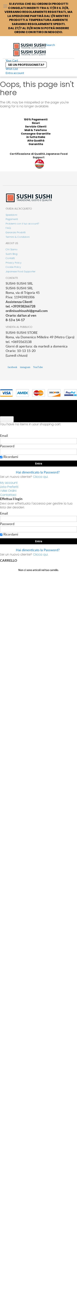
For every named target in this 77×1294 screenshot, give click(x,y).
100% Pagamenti (35, 119)
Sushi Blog (11, 254)
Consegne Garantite (36, 134)
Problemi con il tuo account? (22, 223)
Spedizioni (11, 215)
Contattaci (8, 495)
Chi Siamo (12, 249)
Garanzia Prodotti (16, 232)
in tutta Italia (35, 137)
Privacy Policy (13, 262)
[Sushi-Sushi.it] (29, 49)
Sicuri (36, 123)
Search (50, 45)
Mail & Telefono (35, 130)
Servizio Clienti (35, 126)
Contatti (10, 258)
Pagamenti (12, 219)
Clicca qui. (40, 477)
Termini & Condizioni (18, 237)
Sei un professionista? (26, 65)
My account (9, 483)
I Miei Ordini (8, 491)
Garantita (36, 144)
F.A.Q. (8, 228)
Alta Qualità (35, 140)
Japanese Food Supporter (21, 271)
